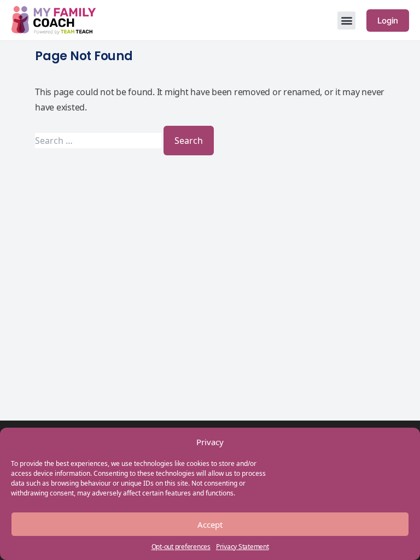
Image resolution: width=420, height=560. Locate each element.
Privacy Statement (242, 546)
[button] (346, 20)
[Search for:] (99, 141)
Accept (210, 524)
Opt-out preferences (181, 546)
